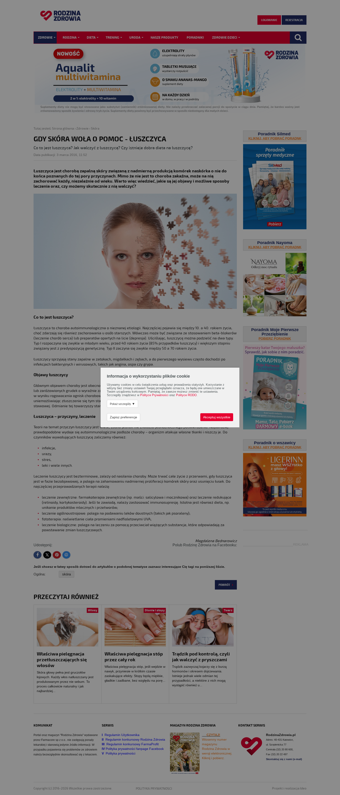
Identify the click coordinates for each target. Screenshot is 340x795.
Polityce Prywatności (154, 395)
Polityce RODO (186, 395)
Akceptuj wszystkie (216, 417)
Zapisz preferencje (123, 417)
